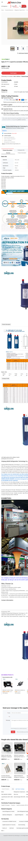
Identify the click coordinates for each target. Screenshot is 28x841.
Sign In (3, 143)
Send (13, 731)
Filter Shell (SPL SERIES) (6, 794)
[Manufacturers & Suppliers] (14, 2)
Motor (2, 791)
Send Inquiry (13, 73)
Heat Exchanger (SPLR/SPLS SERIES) (20, 796)
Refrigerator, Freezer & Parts (20, 10)
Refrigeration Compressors (19, 791)
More (2, 830)
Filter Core (16, 794)
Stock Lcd (4, 828)
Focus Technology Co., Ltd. (17, 835)
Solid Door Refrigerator (7, 814)
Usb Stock (11, 828)
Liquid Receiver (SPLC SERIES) (7, 796)
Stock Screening (21, 824)
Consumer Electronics (9, 10)
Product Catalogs (20, 789)
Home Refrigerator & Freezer (8, 811)
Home (2, 10)
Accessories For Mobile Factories (9, 821)
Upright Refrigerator (19, 814)
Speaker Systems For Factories (8, 824)
